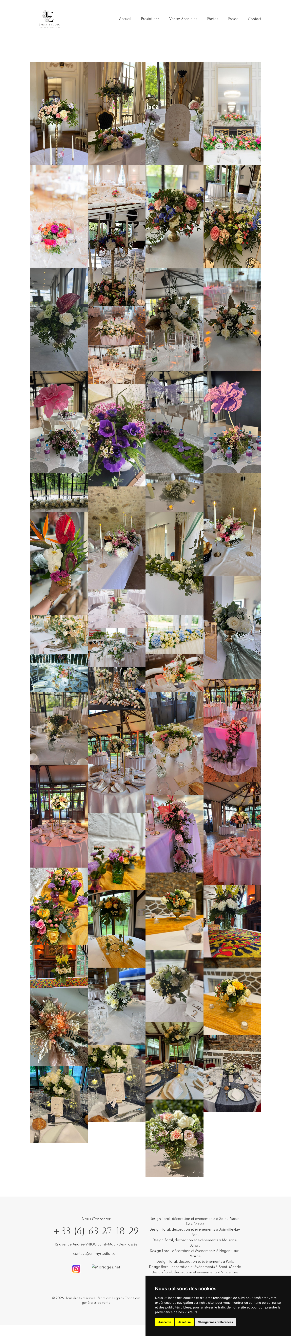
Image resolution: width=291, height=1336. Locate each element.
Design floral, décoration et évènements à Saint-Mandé (195, 1267)
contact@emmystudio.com (96, 1254)
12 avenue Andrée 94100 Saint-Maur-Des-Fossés (96, 1244)
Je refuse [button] (184, 1322)
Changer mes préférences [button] (215, 1322)
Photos (212, 19)
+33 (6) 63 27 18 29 (96, 1231)
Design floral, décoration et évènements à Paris (195, 1262)
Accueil (125, 19)
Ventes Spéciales (183, 19)
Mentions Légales (111, 1298)
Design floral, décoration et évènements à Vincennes (195, 1272)
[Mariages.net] (106, 1267)
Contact (254, 19)
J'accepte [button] (164, 1322)
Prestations (150, 19)
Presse (233, 19)
